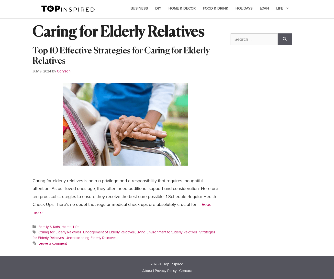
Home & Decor (182, 8)
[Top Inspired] (68, 8)
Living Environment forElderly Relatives (167, 232)
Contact (185, 271)
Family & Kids (49, 227)
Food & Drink (215, 8)
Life (279, 8)
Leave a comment (52, 243)
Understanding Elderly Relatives (91, 238)
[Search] (285, 39)
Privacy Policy (166, 271)
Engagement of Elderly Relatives (109, 232)
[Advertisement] (267, 158)
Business (139, 8)
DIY (158, 8)
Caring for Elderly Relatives (59, 232)
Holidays (244, 8)
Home (66, 227)
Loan (264, 8)
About (147, 271)
